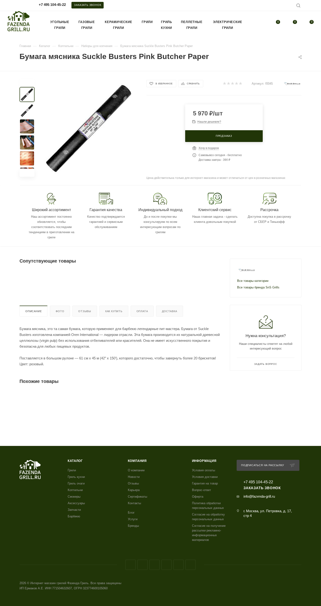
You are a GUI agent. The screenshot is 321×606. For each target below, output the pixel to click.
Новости (134, 477)
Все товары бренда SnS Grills (258, 287)
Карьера (134, 490)
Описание (33, 311)
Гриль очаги (76, 483)
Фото (60, 311)
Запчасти (74, 510)
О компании (136, 470)
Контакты (134, 503)
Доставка (169, 311)
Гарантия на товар (205, 483)
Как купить (113, 311)
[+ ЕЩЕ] (254, 22)
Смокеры (74, 496)
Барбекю (74, 516)
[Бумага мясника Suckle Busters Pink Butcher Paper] (89, 128)
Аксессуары (76, 503)
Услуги (132, 519)
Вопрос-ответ (201, 490)
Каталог (75, 461)
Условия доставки (205, 477)
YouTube (166, 565)
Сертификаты (137, 496)
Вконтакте (130, 565)
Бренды (133, 525)
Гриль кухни (76, 477)
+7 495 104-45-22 (52, 5)
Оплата (142, 311)
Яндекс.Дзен (190, 565)
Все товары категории (252, 281)
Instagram (142, 565)
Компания (137, 461)
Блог (131, 512)
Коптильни (75, 490)
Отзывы (84, 311)
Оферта (197, 496)
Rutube (178, 565)
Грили (72, 470)
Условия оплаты (203, 470)
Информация (204, 461)
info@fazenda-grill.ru (259, 496)
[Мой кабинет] (312, 6)
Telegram (154, 565)
